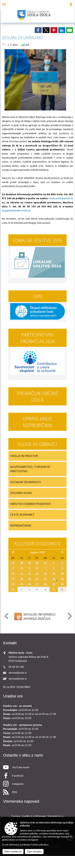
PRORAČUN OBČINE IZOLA (37, 396)
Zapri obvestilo (34, 851)
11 (21, 573)
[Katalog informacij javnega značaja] (35, 616)
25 (21, 584)
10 (13, 573)
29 (29, 562)
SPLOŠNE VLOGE (21, 493)
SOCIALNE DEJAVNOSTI (25, 482)
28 (21, 562)
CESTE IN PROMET (22, 515)
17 (13, 578)
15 (53, 573)
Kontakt (10, 643)
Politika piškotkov (39, 844)
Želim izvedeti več (13, 851)
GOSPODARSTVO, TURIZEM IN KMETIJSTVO (30, 469)
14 (45, 573)
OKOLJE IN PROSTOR (24, 456)
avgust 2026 (37, 552)
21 (45, 578)
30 (37, 562)
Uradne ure (13, 696)
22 (53, 578)
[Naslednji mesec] (62, 552)
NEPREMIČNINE (20, 525)
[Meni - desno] (71, 4)
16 (62, 573)
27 (13, 562)
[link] (38, 30)
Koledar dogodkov (37, 543)
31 (45, 562)
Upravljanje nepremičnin (37, 421)
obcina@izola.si (18, 672)
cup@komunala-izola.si (16, 210)
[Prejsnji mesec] (12, 552)
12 (29, 573)
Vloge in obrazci (37, 444)
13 (37, 573)
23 (62, 578)
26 (29, 584)
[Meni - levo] (4, 4)
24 (13, 584)
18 (21, 578)
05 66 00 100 (16, 667)
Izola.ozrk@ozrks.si (61, 198)
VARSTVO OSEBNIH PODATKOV (30, 504)
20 (37, 578)
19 (29, 578)
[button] (6, 616)
